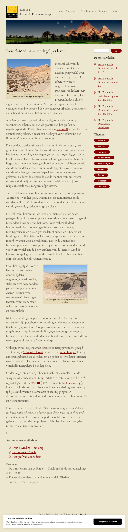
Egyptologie (104, 163)
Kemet (58, 514)
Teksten (102, 186)
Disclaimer (84, 514)
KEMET (25, 10)
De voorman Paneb (24, 452)
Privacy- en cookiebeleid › (33, 525)
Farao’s (101, 140)
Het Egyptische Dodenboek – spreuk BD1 (108, 82)
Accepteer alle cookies (107, 522)
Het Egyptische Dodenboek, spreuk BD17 (107, 68)
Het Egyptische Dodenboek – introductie (105, 124)
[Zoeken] (116, 51)
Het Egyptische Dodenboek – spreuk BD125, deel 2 (108, 110)
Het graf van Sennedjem (26, 457)
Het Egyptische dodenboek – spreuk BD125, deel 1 (108, 96)
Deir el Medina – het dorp (28, 448)
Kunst (101, 169)
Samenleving (104, 157)
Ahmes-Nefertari (33, 352)
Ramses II (62, 129)
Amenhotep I (68, 352)
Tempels (102, 152)
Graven (101, 146)
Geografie (103, 180)
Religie (101, 175)
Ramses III (33, 383)
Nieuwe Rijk (73, 383)
